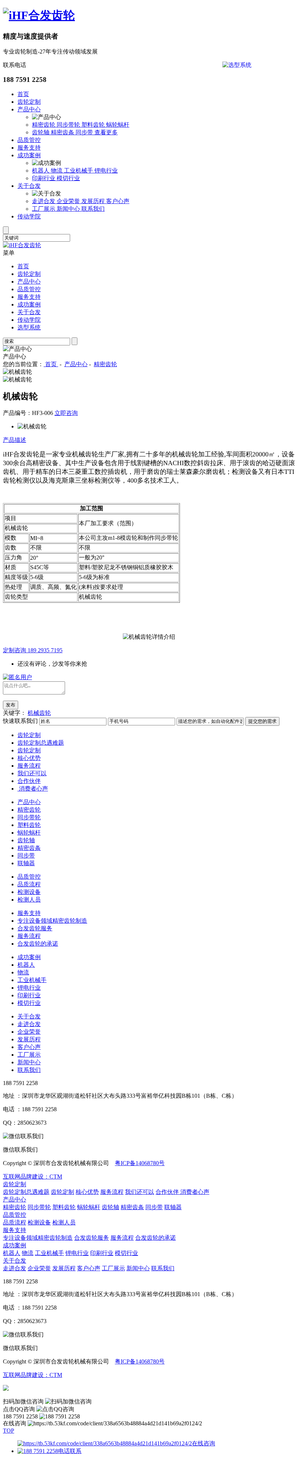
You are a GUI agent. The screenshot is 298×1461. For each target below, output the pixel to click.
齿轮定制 (29, 102)
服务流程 (29, 766)
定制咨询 (33, 650)
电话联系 (69, 1451)
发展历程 (93, 201)
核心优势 (29, 758)
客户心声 (117, 201)
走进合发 (44, 201)
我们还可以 (32, 773)
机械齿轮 (39, 713)
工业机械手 (79, 170)
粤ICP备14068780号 (140, 1163)
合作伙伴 (29, 781)
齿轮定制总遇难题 (40, 743)
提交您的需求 (262, 721)
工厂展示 (44, 209)
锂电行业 (106, 170)
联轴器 (26, 863)
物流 (57, 170)
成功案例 (29, 155)
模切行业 (68, 178)
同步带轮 (69, 125)
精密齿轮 (44, 125)
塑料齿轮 (93, 125)
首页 (23, 94)
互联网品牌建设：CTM (32, 1176)
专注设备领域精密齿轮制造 (52, 921)
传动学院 (29, 216)
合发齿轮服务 (34, 928)
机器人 (41, 170)
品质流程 (29, 884)
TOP (8, 1431)
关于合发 (29, 186)
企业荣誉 (69, 201)
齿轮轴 (41, 132)
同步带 (85, 132)
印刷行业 (44, 178)
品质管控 (29, 140)
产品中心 (29, 109)
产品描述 (14, 440)
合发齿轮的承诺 (37, 944)
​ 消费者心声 (32, 788)
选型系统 (29, 327)
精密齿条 (63, 132)
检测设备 (29, 892)
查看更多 (106, 132)
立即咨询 (66, 413)
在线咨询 (203, 1443)
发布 (10, 705)
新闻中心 (69, 209)
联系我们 (93, 209)
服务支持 (29, 147)
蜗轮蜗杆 (117, 125)
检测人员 (29, 899)
